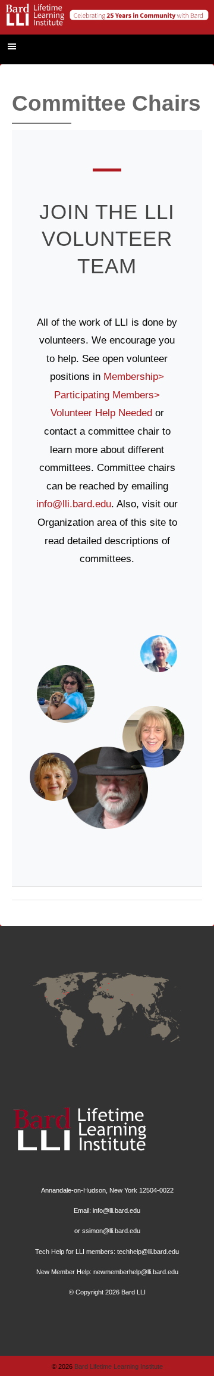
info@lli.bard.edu (73, 504)
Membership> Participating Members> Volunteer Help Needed (108, 395)
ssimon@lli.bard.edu (111, 1230)
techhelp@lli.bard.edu (148, 1251)
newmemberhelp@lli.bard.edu (135, 1271)
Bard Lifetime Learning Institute (118, 1366)
